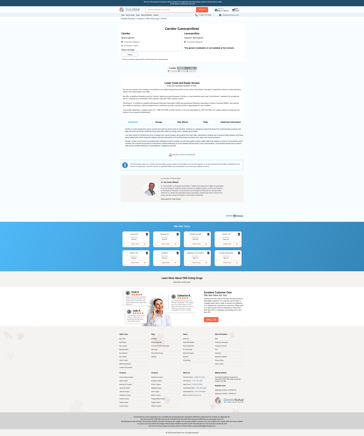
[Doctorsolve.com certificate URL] (234, 215)
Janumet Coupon (124, 388)
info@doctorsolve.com (187, 4)
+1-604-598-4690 (200, 388)
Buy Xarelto (123, 356)
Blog (216, 338)
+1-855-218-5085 (196, 384)
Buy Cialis (122, 338)
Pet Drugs (154, 349)
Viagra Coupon (156, 402)
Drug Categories (156, 342)
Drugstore (140, 19)
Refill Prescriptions (125, 364)
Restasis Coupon (156, 388)
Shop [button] (123, 15)
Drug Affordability (188, 342)
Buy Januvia (123, 346)
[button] (202, 9)
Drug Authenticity (188, 346)
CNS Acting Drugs (152, 19)
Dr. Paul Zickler (187, 349)
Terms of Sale (219, 364)
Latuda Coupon (124, 399)
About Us (186, 338)
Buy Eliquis (122, 342)
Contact (155, 15)
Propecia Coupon (156, 381)
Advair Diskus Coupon (126, 377)
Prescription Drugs (157, 353)
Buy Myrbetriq (123, 349)
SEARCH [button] (202, 9)
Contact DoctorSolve (125, 367)
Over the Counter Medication (160, 346)
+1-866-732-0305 (204, 15)
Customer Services (221, 346)
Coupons (122, 373)
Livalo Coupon (123, 406)
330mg (129, 55)
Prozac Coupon (156, 384)
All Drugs (154, 338)
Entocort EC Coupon (125, 384)
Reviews (185, 356)
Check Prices (135, 244)
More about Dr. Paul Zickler (171, 199)
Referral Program (188, 353)
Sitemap (153, 356)
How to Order (123, 360)
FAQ (216, 349)
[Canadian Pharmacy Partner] (129, 9)
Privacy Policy (219, 360)
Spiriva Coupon (156, 395)
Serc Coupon (155, 391)
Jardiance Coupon (125, 395)
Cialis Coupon (123, 381)
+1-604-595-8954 (200, 391)
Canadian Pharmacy (128, 19)
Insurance (218, 353)
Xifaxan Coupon (156, 406)
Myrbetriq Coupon (157, 377)
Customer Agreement (221, 342)
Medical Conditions (221, 356)
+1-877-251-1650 (197, 381)
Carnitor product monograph (183, 154)
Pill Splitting (186, 360)
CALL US (211, 319)
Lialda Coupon (123, 402)
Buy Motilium (123, 353)
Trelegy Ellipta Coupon (158, 399)
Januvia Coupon (124, 391)
